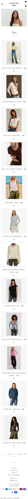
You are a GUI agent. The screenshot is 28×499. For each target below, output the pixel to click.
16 (12, 454)
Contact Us (14, 472)
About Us (14, 468)
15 (9, 454)
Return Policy (14, 470)
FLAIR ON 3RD (14, 4)
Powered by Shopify (14, 486)
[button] (14, 71)
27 (25, 454)
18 (18, 454)
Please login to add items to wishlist (8, 498)
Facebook (14, 478)
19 (20, 454)
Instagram (14, 480)
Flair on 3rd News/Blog (14, 474)
